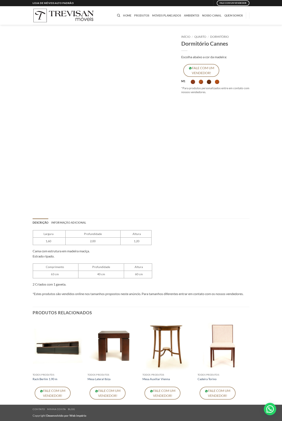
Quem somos (233, 15)
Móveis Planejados (166, 15)
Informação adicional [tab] (68, 222)
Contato (39, 409)
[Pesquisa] (118, 15)
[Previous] (40, 104)
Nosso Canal (212, 15)
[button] (38, 170)
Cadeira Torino (207, 379)
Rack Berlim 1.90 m (45, 379)
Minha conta (56, 409)
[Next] (167, 104)
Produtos (141, 15)
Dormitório (219, 36)
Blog (71, 409)
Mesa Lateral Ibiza (99, 379)
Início (185, 36)
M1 (183, 81)
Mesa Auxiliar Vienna (156, 379)
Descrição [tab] (40, 222)
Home (127, 15)
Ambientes (191, 15)
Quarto (200, 36)
